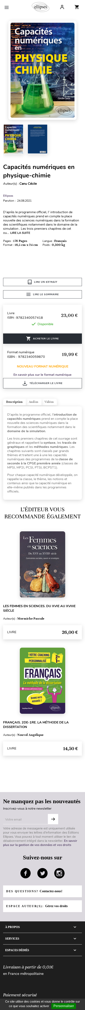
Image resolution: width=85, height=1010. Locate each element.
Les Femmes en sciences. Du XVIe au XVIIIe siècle (39, 608)
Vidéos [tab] (49, 402)
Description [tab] (14, 402)
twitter (42, 873)
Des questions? (34, 891)
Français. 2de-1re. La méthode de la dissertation (36, 724)
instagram (59, 873)
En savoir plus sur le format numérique (42, 374)
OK (53, 819)
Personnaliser (63, 1006)
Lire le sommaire (46, 294)
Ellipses (8, 196)
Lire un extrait (45, 282)
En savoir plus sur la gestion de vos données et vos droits (40, 843)
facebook (25, 873)
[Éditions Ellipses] (40, 7)
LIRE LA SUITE (20, 233)
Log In (62, 7)
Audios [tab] (33, 402)
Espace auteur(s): (37, 906)
